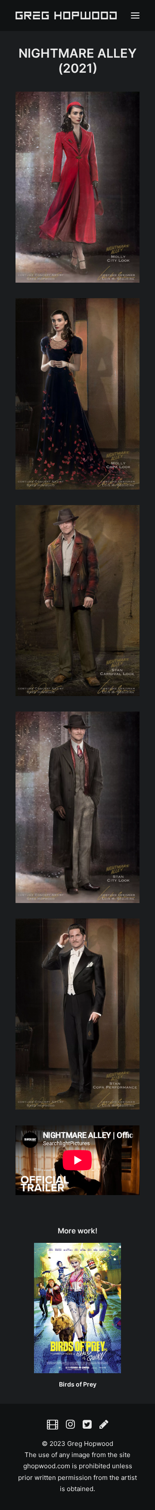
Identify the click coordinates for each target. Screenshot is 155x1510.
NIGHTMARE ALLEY (77, 53)
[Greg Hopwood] (66, 15)
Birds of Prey (77, 1384)
